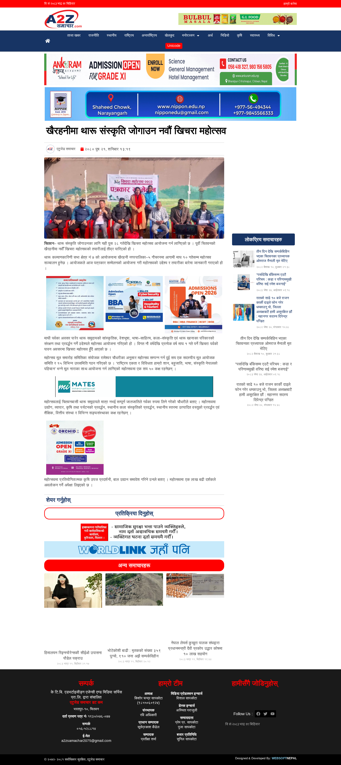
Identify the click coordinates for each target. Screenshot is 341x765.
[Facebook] (258, 713)
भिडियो (225, 35)
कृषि (239, 35)
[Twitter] (265, 713)
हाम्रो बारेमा (290, 3)
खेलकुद (169, 35)
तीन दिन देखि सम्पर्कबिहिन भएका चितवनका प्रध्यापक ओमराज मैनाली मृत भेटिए (263, 343)
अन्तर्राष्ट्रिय (149, 35)
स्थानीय (111, 35)
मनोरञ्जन (188, 35)
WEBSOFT (284, 758)
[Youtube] (272, 713)
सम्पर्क (86, 683)
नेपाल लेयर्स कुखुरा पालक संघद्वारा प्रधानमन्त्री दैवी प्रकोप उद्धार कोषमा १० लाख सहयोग (195, 648)
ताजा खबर (74, 35)
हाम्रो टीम (170, 683)
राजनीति (93, 35)
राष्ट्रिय (129, 35)
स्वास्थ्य (255, 35)
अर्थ (210, 35)
